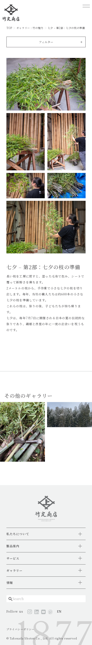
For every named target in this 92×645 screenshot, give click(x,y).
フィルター (46, 42)
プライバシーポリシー (20, 629)
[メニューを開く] (86, 6)
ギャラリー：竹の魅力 (29, 28)
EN (59, 611)
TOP (9, 28)
